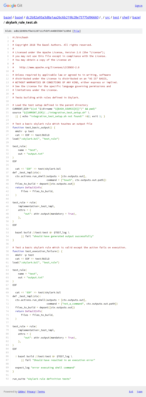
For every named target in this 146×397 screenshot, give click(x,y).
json (139, 391)
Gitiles (21, 391)
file (76, 30)
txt (131, 391)
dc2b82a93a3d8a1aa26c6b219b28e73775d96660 (62, 17)
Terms (41, 391)
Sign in (138, 5)
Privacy (31, 391)
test (116, 17)
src (107, 17)
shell (125, 17)
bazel (8, 17)
